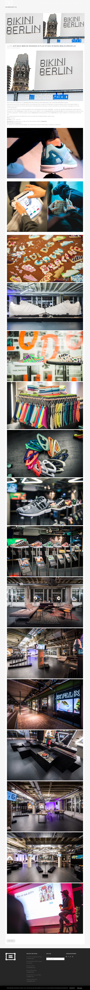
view (10, 496)
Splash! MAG (54, 112)
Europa (10, 509)
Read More (11, 940)
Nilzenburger (20, 111)
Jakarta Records (35, 112)
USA (56, 509)
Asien (79, 509)
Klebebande (44, 121)
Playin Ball (50, 109)
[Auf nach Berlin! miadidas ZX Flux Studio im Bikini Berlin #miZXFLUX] (45, 28)
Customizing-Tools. (27, 102)
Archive (47, 956)
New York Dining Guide (31, 970)
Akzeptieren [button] (72, 988)
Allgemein (18, 47)
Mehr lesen (79, 988)
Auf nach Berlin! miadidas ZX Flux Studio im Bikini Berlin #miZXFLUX (44, 46)
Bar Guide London (30, 965)
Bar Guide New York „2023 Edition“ (34, 974)
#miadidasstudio (17, 123)
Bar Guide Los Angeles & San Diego (34, 956)
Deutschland (33, 509)
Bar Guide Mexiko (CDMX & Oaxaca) (34, 961)
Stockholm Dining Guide (32, 979)
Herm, (26, 111)
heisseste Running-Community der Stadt (54, 111)
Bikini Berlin (11, 123)
